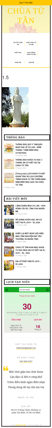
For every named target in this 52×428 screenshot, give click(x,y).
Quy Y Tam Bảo (26, 2)
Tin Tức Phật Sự (18, 43)
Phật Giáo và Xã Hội (31, 43)
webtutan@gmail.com (26, 348)
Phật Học (18, 52)
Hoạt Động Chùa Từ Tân (31, 53)
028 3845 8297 (26, 361)
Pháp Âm (18, 62)
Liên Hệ (31, 62)
